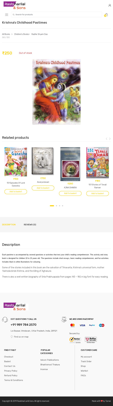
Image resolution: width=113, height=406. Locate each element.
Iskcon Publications (49, 360)
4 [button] (62, 205)
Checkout (8, 357)
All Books (6, 34)
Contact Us (9, 366)
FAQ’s (83, 375)
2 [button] (56, 205)
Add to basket (16, 191)
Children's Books (21, 34)
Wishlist (84, 371)
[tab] (9, 224)
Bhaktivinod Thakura (50, 364)
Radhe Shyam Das (40, 34)
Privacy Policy (10, 371)
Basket (7, 361)
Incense (44, 369)
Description (9, 224)
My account (86, 357)
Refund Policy (10, 375)
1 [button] (52, 205)
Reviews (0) (30, 224)
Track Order (86, 361)
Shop (83, 366)
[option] (56, 92)
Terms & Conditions (13, 380)
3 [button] (59, 205)
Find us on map (21, 337)
